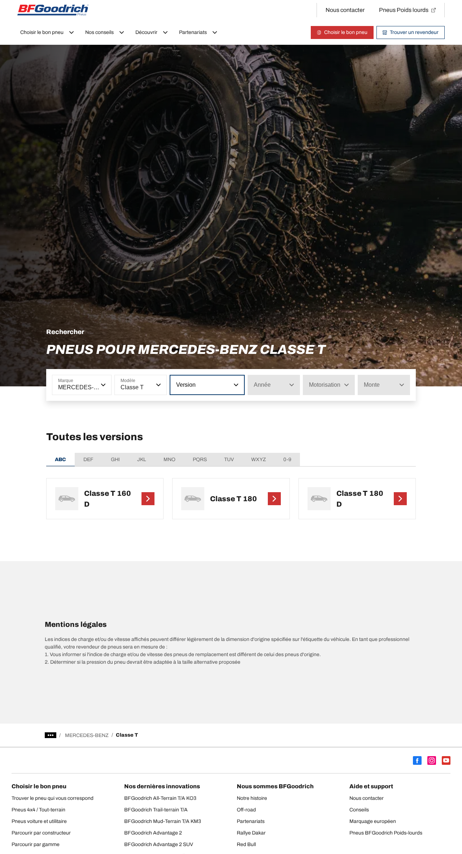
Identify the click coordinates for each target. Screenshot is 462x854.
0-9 (287, 459)
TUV (229, 459)
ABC (60, 459)
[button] (102, 385)
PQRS (200, 459)
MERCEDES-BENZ (87, 735)
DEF (88, 459)
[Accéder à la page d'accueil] (53, 10)
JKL (141, 459)
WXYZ (258, 459)
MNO (169, 459)
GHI (115, 459)
